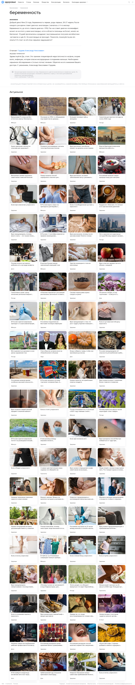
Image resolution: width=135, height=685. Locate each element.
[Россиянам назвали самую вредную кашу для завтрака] (111, 169)
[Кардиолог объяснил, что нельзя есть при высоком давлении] (111, 198)
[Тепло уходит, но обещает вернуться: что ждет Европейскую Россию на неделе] (82, 579)
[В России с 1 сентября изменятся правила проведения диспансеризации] (53, 228)
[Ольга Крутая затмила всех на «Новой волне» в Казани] (53, 345)
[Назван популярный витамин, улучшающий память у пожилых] (23, 520)
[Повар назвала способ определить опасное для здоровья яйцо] (53, 169)
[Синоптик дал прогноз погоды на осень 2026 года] (111, 111)
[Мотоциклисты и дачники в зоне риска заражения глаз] (23, 345)
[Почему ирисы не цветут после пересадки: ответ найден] (111, 403)
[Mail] (2, 2)
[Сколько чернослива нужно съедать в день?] (82, 286)
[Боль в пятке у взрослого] (111, 666)
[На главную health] (10, 2)
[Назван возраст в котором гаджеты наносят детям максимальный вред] (111, 608)
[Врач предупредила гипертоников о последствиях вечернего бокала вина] (23, 579)
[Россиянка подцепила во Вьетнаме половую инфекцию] (53, 315)
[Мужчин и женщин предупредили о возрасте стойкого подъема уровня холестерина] (111, 491)
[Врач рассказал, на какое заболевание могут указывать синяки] (82, 169)
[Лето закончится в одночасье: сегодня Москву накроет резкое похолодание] (111, 228)
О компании (9, 683)
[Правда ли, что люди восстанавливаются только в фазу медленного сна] (82, 608)
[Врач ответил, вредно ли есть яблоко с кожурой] (111, 257)
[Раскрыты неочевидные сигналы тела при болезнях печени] (53, 140)
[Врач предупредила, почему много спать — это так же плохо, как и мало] (23, 228)
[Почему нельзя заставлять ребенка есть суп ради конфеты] (23, 257)
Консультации (14, 7)
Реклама (15, 683)
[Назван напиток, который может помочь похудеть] (82, 374)
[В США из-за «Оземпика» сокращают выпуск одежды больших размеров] (53, 549)
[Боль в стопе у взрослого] (53, 403)
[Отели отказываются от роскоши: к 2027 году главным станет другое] (82, 403)
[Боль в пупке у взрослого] (111, 549)
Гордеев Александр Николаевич (31, 51)
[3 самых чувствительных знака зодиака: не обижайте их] (53, 462)
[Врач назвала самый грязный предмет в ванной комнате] (23, 403)
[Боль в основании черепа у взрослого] (23, 608)
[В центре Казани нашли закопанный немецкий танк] (53, 257)
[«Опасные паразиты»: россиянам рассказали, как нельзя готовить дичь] (53, 286)
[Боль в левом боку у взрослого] (82, 549)
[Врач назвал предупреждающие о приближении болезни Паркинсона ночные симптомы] (111, 520)
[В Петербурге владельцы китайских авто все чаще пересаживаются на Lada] (23, 666)
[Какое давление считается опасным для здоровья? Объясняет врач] (23, 140)
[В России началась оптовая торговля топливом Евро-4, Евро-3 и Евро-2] (53, 374)
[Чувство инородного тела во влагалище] (82, 257)
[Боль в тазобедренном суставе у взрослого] (82, 198)
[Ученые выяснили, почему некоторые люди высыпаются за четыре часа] (53, 520)
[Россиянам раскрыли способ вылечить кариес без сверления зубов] (82, 637)
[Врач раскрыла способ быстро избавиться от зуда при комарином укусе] (111, 432)
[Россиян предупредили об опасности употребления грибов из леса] (111, 345)
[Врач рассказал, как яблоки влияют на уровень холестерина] (82, 140)
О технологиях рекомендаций (105, 683)
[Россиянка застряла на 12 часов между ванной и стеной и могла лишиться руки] (82, 520)
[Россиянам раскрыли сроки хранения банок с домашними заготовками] (53, 637)
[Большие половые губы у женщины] (82, 111)
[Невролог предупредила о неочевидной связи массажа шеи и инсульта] (82, 491)
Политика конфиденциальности (123, 683)
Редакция (62, 683)
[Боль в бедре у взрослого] (23, 462)
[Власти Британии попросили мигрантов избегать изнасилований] (111, 140)
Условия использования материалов (76, 683)
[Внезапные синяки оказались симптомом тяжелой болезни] (23, 169)
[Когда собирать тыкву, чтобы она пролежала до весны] (82, 345)
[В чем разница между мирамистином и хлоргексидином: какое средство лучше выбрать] (53, 432)
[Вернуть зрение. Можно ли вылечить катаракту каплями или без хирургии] (53, 491)
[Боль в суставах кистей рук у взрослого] (111, 315)
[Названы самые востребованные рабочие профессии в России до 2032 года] (23, 637)
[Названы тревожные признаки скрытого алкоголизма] (23, 491)
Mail (3, 683)
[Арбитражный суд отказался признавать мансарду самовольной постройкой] (53, 666)
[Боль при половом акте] (82, 432)
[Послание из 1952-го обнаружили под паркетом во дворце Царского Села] (53, 111)
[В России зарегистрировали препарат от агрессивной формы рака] (23, 315)
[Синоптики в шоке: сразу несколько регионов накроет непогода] (23, 286)
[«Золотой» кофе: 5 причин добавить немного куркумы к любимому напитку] (111, 637)
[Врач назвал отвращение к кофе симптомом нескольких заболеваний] (82, 462)
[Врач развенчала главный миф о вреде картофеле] (53, 608)
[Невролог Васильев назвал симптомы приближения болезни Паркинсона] (82, 666)
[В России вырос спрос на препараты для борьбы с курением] (53, 198)
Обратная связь (91, 683)
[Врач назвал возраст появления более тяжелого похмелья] (111, 374)
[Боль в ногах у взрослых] (23, 549)
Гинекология (24, 7)
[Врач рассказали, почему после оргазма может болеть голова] (82, 228)
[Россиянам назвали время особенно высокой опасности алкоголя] (23, 374)
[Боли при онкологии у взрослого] (23, 198)
